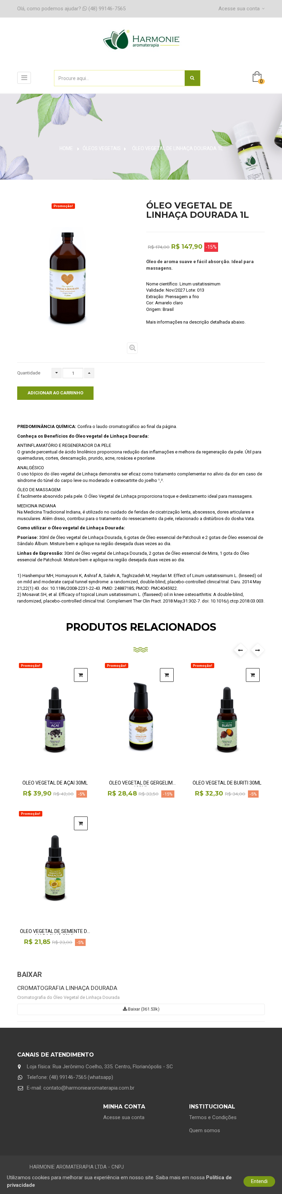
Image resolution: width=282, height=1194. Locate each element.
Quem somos (204, 1130)
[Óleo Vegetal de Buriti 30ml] (227, 717)
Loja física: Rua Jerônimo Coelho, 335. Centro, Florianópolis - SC (100, 1066)
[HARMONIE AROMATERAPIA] (141, 46)
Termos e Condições (213, 1117)
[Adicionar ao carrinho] (81, 675)
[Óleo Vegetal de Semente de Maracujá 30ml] (55, 866)
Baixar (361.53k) (143, 1009)
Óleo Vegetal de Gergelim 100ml (141, 783)
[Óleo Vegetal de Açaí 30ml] (55, 717)
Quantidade (28, 372)
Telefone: (70, 1077)
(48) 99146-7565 (71, 8)
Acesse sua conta (123, 1117)
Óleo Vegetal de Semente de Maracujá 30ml (55, 932)
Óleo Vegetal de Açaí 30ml (55, 783)
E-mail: (80, 1088)
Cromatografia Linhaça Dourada (67, 987)
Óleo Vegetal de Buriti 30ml (227, 783)
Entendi (259, 1181)
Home (66, 148)
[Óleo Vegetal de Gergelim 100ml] (141, 717)
